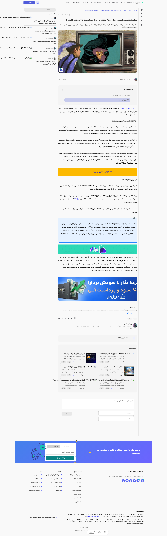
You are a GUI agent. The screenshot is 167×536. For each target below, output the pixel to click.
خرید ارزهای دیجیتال (128, 3)
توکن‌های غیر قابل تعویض (129, 108)
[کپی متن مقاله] (75, 318)
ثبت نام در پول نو (56, 479)
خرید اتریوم (78, 498)
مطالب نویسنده (128, 328)
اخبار (125, 10)
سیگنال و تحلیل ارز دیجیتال (72, 3)
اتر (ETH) (77, 199)
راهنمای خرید (36, 475)
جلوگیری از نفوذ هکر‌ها (124, 100)
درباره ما (58, 490)
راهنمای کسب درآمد (34, 486)
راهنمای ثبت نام (35, 482)
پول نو (135, 10)
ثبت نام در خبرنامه (60, 458)
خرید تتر (79, 482)
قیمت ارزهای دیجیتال (112, 3)
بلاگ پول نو (57, 486)
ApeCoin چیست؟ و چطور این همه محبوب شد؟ (98, 172)
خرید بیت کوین (76, 490)
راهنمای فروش (36, 479)
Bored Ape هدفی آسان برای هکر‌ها (121, 95)
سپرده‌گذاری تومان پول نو (53, 475)
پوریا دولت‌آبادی (128, 324)
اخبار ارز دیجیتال (97, 3)
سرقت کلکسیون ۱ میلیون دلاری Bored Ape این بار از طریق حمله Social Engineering (103, 10)
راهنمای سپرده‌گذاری (34, 490)
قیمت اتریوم (77, 502)
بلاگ (130, 10)
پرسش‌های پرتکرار (56, 482)
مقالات (86, 3)
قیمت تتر (78, 486)
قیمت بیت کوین (76, 494)
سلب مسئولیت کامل (132, 313)
